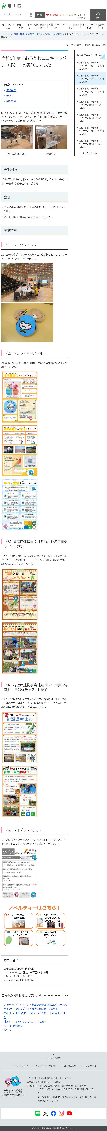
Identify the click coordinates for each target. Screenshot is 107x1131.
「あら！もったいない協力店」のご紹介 (25, 1021)
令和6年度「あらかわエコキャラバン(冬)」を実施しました (91, 118)
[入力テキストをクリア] (31, 15)
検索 (39, 15)
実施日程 (11, 90)
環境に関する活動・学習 (30, 34)
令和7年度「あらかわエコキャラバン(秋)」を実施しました (91, 144)
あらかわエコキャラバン (53, 34)
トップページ (6, 34)
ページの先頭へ (53, 1058)
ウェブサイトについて (45, 1066)
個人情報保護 (70, 1066)
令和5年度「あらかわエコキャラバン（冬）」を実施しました (91, 79)
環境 (16, 34)
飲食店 (7, 1030)
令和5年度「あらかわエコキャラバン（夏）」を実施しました (91, 66)
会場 (8, 96)
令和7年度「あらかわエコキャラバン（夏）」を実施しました (91, 131)
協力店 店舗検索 (13, 1026)
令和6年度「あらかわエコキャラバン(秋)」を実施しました (91, 105)
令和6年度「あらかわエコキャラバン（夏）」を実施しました (91, 92)
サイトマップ (22, 1066)
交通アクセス (90, 1066)
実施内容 (11, 101)
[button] (52, 15)
